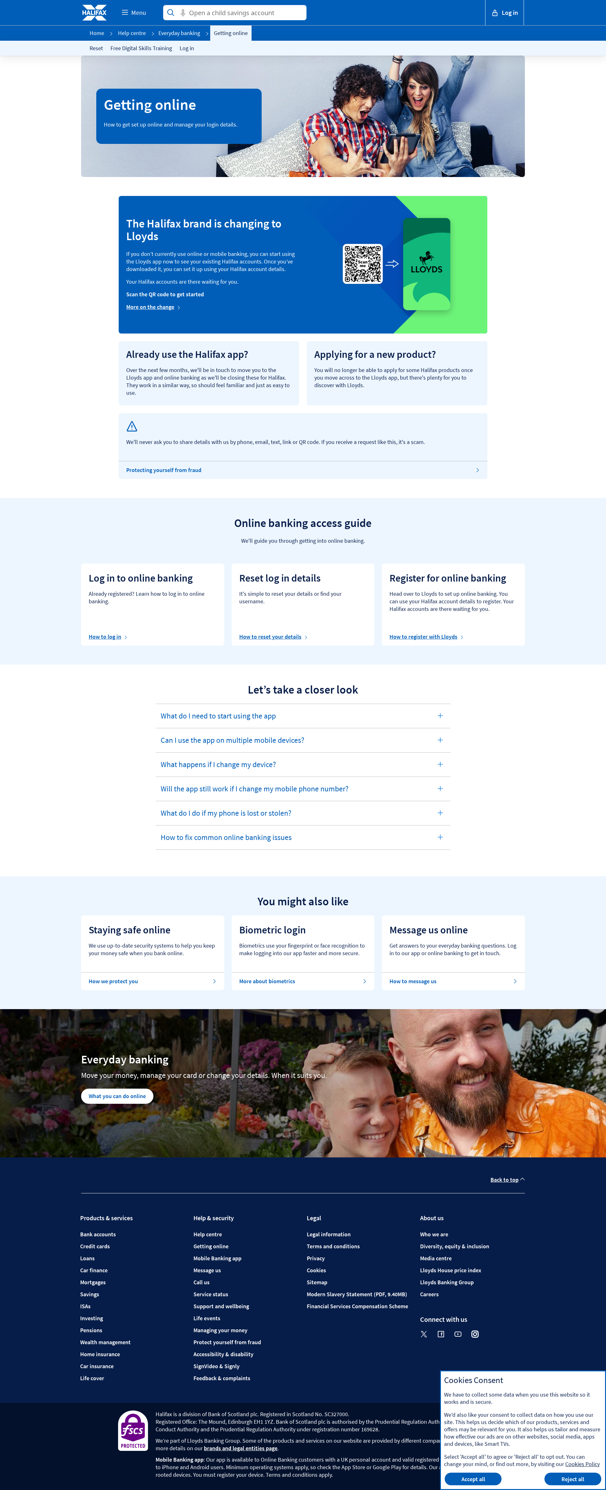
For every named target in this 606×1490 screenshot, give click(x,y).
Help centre (132, 33)
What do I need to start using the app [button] (218, 719)
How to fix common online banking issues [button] (226, 840)
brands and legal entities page (240, 1448)
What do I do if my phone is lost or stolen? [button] (225, 816)
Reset (96, 48)
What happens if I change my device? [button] (218, 768)
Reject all (572, 1479)
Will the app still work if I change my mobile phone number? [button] (254, 792)
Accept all (473, 1479)
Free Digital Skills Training (141, 48)
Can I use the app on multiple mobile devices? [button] (232, 743)
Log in (187, 48)
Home (97, 33)
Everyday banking (179, 33)
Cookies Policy (582, 1464)
